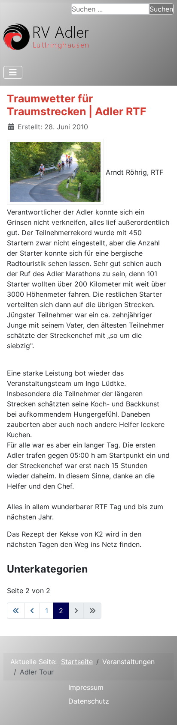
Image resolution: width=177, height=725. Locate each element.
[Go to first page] (16, 611)
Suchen (161, 9)
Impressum (86, 687)
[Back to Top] (162, 709)
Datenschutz (88, 701)
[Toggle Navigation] (12, 72)
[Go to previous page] (32, 611)
